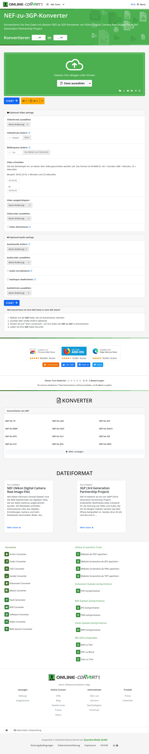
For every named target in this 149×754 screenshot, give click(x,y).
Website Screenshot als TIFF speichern (100, 576)
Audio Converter (17, 561)
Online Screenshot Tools (88, 547)
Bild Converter (16, 607)
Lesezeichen (52, 364)
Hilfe (58, 695)
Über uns (94, 695)
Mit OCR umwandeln (86, 637)
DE (114, 745)
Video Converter (17, 621)
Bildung (22, 695)
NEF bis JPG (57, 444)
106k (70, 364)
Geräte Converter (18, 576)
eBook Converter (17, 590)
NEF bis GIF (104, 436)
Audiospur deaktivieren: (21, 279)
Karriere (94, 700)
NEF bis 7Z (10, 421)
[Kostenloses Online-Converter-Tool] (25, 4)
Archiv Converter (17, 554)
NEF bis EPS (11, 436)
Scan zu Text (87, 659)
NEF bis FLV (58, 436)
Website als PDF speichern (94, 554)
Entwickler (128, 700)
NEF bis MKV (105, 444)
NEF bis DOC (58, 428)
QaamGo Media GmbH (95, 739)
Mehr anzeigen (75, 451)
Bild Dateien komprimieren (90, 600)
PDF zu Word (87, 652)
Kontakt (104, 745)
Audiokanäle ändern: (17, 244)
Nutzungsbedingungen (42, 745)
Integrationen (22, 700)
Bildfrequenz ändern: (18, 147)
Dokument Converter (20, 583)
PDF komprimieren (90, 590)
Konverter (10, 547)
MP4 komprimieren (91, 629)
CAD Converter (16, 568)
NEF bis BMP (11, 428)
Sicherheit (94, 709)
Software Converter (19, 614)
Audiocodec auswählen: (18, 257)
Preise (128, 695)
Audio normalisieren (19, 270)
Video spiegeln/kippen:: (18, 200)
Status (58, 714)
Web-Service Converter (20, 629)
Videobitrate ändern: (17, 132)
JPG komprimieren (90, 607)
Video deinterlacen (19, 226)
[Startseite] (6, 730)
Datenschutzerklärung (69, 745)
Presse (58, 709)
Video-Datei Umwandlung (28, 730)
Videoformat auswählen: (19, 119)
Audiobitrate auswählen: (19, 288)
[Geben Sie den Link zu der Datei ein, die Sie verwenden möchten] (124, 90)
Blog (58, 700)
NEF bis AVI (104, 421)
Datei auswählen (74, 83)
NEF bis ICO (11, 444)
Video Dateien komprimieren (91, 623)
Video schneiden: (15, 162)
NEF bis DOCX (106, 428)
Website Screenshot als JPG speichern (99, 561)
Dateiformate (58, 705)
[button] (55, 4)
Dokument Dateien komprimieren (93, 584)
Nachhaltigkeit (94, 705)
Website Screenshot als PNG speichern (100, 568)
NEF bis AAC (58, 421)
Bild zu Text (87, 644)
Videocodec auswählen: (18, 213)
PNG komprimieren (90, 615)
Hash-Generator (17, 599)
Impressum (90, 745)
